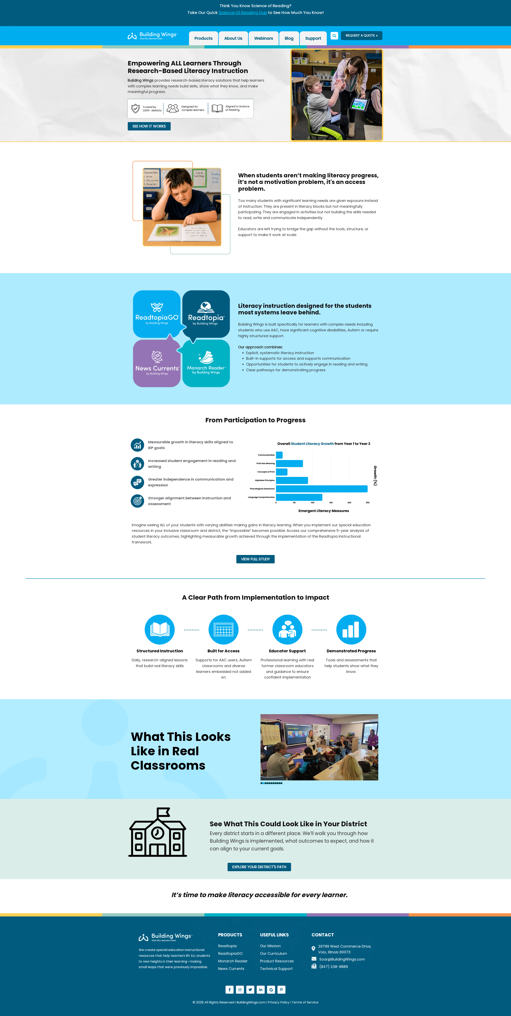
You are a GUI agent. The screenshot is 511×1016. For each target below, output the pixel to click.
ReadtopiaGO (230, 953)
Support (313, 38)
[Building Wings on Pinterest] (281, 990)
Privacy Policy (279, 1002)
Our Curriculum (273, 953)
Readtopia (227, 945)
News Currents (231, 968)
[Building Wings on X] (250, 990)
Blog (289, 38)
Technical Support (276, 968)
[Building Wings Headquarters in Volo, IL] (342, 949)
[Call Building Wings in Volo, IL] (342, 967)
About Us (233, 38)
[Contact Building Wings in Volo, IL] (342, 959)
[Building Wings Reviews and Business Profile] (271, 990)
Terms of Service (305, 1002)
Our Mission (270, 945)
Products (204, 38)
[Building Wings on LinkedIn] (261, 990)
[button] (9, 29)
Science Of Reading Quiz (243, 12)
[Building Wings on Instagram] (240, 990)
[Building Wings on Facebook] (230, 990)
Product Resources (277, 961)
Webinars (263, 38)
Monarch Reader (233, 961)
